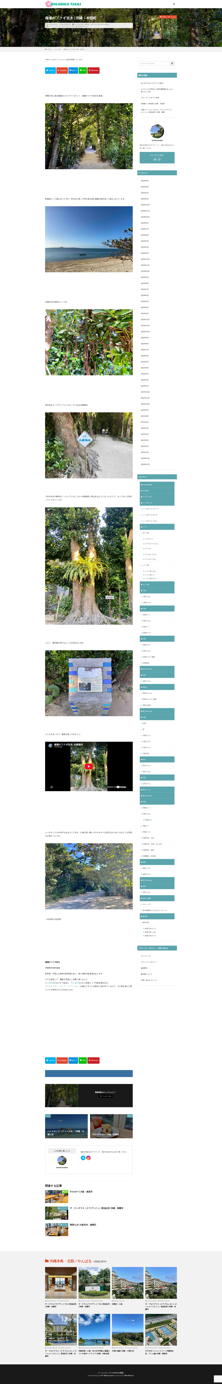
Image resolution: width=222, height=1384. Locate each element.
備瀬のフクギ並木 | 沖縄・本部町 (74, 49)
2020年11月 (145, 464)
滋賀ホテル (147, 874)
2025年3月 (145, 193)
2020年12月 (145, 458)
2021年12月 (145, 392)
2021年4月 (145, 434)
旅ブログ (85, 26)
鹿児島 (145, 916)
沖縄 (81, 24)
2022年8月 (145, 344)
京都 (144, 609)
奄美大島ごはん (150, 932)
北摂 (66, 1191)
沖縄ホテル (147, 832)
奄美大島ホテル (150, 936)
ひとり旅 (77, 24)
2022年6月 (145, 356)
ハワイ (145, 527)
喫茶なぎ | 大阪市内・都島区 (83, 1224)
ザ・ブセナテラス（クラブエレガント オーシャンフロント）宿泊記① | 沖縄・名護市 (61, 1353)
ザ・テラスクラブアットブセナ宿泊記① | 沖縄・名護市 (94, 1305)
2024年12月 (145, 205)
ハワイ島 (146, 565)
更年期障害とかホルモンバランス (155, 910)
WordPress (129, 1375)
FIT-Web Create (107, 1375)
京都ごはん (147, 621)
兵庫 (144, 639)
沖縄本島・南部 (148, 850)
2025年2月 (145, 199)
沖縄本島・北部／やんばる (92, 24)
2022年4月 (145, 368)
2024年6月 (145, 235)
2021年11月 (145, 398)
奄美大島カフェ (150, 928)
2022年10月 (145, 332)
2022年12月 (145, 319)
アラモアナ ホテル (151, 544)
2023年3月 (145, 313)
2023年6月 (145, 295)
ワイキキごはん (150, 559)
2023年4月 (145, 307)
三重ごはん (147, 596)
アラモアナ (149, 539)
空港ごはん (147, 892)
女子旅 (80, 26)
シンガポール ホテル (150, 515)
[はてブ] (73, 70)
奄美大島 (146, 922)
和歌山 (145, 687)
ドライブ (58, 26)
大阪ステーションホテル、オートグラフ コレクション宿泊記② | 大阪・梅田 (156, 111)
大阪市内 (146, 753)
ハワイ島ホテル (150, 578)
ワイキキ (148, 548)
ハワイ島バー (150, 575)
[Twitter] (50, 70)
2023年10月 (145, 271)
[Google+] (62, 70)
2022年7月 (145, 350)
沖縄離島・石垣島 (149, 856)
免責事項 (144, 968)
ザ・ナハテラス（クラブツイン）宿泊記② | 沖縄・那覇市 (96, 1208)
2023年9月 (145, 277)
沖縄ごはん (147, 814)
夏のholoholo (147, 711)
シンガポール (147, 503)
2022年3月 (145, 374)
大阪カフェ (147, 735)
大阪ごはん (147, 741)
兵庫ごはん (147, 651)
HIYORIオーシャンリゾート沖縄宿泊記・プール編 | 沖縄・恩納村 (159, 1352)
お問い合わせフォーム (149, 980)
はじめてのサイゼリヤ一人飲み (152, 83)
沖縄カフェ (147, 808)
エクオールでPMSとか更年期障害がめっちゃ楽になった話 (157, 90)
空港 (144, 886)
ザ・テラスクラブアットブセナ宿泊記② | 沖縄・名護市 (60, 1305)
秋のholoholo (105, 24)
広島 (144, 778)
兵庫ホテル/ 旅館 (149, 657)
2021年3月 (145, 440)
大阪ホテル (147, 747)
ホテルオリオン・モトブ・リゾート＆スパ (62, 986)
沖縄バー (146, 826)
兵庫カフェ (147, 645)
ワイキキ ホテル (151, 554)
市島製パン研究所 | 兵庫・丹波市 (153, 104)
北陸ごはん (147, 681)
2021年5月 (145, 428)
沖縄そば (148, 820)
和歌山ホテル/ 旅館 (150, 699)
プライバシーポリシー (149, 962)
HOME (49, 49)
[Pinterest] (93, 70)
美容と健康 (147, 898)
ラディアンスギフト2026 (150, 98)
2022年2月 (145, 380)
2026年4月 (145, 181)
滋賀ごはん (147, 868)
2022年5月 (145, 362)
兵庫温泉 (146, 663)
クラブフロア (63, 1208)
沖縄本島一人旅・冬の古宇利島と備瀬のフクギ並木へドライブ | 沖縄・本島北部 (94, 1352)
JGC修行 (146, 491)
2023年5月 (145, 301)
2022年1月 (145, 386)
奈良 (144, 759)
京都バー (146, 627)
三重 (144, 590)
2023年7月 (145, 289)
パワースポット (66, 26)
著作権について (146, 974)
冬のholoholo (147, 669)
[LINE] (83, 70)
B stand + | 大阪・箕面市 (81, 1191)
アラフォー (51, 26)
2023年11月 (145, 265)
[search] (172, 63)
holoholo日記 (147, 485)
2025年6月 (145, 187)
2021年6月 (145, 422)
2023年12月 (145, 259)
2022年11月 (145, 325)
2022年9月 (145, 338)
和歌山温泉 (147, 705)
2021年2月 (145, 446)
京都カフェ (147, 615)
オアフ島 (146, 533)
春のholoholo (147, 796)
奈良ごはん (147, 771)
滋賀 (144, 862)
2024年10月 (145, 217)
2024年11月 (145, 211)
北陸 (144, 675)
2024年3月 (145, 247)
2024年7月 (145, 229)
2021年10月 (145, 404)
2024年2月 (145, 253)
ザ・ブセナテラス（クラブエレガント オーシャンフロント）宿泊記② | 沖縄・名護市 (161, 1306)
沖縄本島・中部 (148, 838)
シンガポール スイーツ (151, 509)
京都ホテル (147, 633)
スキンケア (147, 904)
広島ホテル (147, 784)
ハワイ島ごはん (150, 571)
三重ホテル (147, 603)
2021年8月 (145, 416)
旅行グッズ (147, 790)
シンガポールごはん (150, 521)
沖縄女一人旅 (117, 1304)
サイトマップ (146, 956)
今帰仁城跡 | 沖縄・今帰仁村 (123, 1351)
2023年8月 (145, 283)
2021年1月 (145, 452)
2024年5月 (145, 241)
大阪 (144, 717)
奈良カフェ (147, 765)
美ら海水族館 (50, 983)
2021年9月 (145, 410)
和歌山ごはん (147, 693)
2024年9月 (145, 223)
